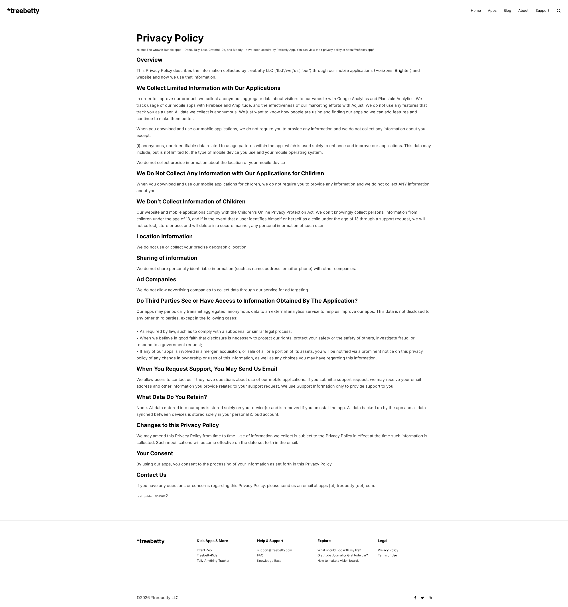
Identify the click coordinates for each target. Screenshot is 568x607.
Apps (492, 10)
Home (476, 10)
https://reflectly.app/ (360, 49)
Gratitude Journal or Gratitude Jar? (343, 555)
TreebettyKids (207, 555)
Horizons (383, 70)
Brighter (402, 70)
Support (542, 10)
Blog (507, 10)
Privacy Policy (388, 550)
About (523, 10)
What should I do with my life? (339, 550)
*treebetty (23, 10)
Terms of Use (387, 555)
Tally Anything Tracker (213, 560)
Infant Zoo (204, 550)
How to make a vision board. (338, 560)
